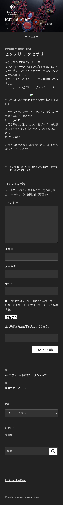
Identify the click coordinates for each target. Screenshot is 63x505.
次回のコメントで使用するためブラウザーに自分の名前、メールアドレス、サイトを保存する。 (31, 305)
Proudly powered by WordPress (22, 497)
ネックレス (14, 167)
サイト (9, 283)
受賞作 (9, 434)
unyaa (28, 49)
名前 (9, 249)
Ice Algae (17, 20)
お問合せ (10, 427)
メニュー (33, 36)
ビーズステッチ (34, 167)
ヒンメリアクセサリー (22, 170)
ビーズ (23, 167)
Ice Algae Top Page (15, 480)
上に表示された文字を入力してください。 (29, 326)
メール (10, 266)
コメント (11, 202)
